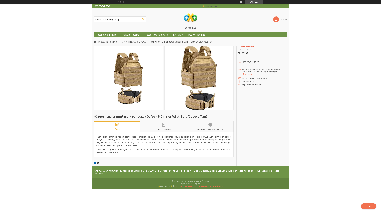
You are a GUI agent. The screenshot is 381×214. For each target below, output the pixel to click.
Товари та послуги (107, 41)
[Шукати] (143, 19)
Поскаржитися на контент (185, 186)
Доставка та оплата (157, 35)
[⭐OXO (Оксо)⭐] (190, 17)
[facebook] (95, 163)
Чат (371, 206)
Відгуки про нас (196, 35)
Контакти (178, 35)
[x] (98, 163)
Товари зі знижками (106, 35)
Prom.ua (205, 181)
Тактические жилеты (129, 41)
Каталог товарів (130, 35)
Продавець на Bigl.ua (190, 183)
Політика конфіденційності (211, 186)
